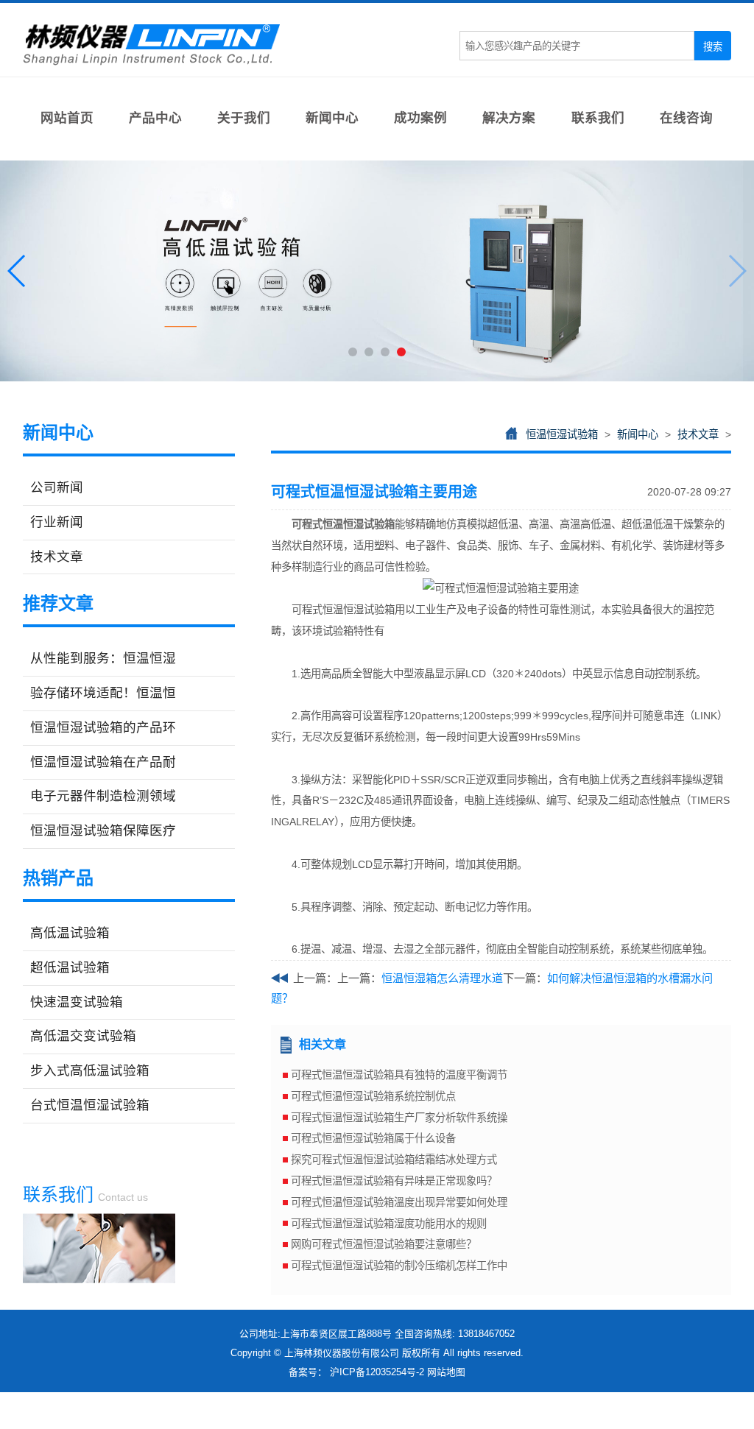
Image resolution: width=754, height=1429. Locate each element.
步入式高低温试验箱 (89, 1070)
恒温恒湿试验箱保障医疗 (103, 830)
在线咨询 (686, 117)
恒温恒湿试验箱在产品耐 (103, 762)
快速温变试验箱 (76, 1002)
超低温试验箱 (70, 967)
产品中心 (155, 117)
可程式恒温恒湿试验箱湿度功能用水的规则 (389, 1223)
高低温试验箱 (70, 932)
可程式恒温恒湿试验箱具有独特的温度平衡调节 (399, 1075)
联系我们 (597, 117)
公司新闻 (56, 487)
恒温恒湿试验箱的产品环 (103, 727)
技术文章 (56, 556)
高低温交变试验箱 (83, 1035)
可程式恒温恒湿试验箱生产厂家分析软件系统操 (399, 1117)
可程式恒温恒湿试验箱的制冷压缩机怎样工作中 (399, 1265)
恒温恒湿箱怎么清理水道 (442, 978)
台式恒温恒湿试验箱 (89, 1105)
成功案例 (420, 117)
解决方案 (508, 117)
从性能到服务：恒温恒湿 (103, 658)
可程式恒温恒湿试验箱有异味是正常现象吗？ (394, 1181)
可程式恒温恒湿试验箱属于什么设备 (373, 1138)
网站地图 (446, 1371)
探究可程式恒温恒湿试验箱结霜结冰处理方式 (394, 1159)
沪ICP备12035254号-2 (377, 1371)
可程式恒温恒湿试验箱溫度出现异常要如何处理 (399, 1202)
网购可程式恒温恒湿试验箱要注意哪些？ (383, 1244)
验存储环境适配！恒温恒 (103, 692)
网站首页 (67, 117)
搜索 (712, 46)
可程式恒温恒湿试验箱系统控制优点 (373, 1096)
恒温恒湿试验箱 (562, 434)
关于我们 (243, 117)
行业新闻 (56, 522)
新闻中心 (332, 117)
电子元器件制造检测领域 (103, 795)
